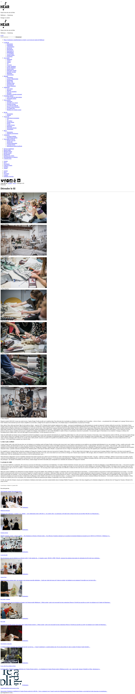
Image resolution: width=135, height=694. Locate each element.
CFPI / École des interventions (14, 97)
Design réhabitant (11, 67)
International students (12, 137)
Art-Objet (9, 65)
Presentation (10, 113)
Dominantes (10, 80)
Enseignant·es (10, 51)
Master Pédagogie (11, 86)
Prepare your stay (11, 140)
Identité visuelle (7, 153)
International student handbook (14, 146)
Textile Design (10, 122)
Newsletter (6, 173)
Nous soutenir (7, 100)
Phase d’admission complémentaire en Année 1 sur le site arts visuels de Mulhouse (24, 40)
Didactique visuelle (11, 70)
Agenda (6, 161)
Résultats (9, 93)
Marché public (7, 150)
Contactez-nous (7, 158)
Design (8, 123)
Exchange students (11, 136)
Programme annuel (11, 98)
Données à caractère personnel (14, 94)
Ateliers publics (11, 55)
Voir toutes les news (16, 491)
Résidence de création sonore (14, 109)
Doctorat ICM (10, 84)
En (2, 35)
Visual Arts (6, 116)
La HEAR (6, 42)
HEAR (5, 112)
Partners (9, 115)
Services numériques (9, 148)
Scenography (10, 129)
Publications (10, 45)
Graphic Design (11, 125)
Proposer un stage (11, 104)
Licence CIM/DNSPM (12, 79)
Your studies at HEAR (9, 139)
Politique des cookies (9, 155)
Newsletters (7, 164)
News (5, 162)
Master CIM (10, 81)
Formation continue (8, 95)
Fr (1, 35)
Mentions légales (8, 151)
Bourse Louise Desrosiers (13, 107)
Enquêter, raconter (11, 72)
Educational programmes (13, 118)
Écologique (9, 56)
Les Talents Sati (11, 108)
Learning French (11, 144)
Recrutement (7, 154)
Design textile (10, 69)
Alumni (6, 168)
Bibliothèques (10, 52)
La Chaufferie (10, 53)
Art (8, 63)
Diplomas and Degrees (12, 133)
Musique (6, 76)
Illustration (9, 73)
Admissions (7, 87)
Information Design (11, 128)
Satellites (6, 166)
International (10, 49)
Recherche (9, 48)
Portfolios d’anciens (9, 176)
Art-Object (9, 121)
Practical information (12, 143)
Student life (9, 142)
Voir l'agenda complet (6, 491)
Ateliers (9, 62)
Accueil (10, 183)
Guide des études (8, 165)
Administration (10, 46)
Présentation (10, 44)
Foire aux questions (11, 91)
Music (5, 130)
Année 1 (9, 60)
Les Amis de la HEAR (12, 105)
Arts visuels (7, 58)
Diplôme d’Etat (10, 83)
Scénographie (10, 74)
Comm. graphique (11, 66)
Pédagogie (9, 59)
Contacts (6, 175)
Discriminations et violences (11, 157)
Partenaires (9, 101)
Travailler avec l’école (12, 102)
